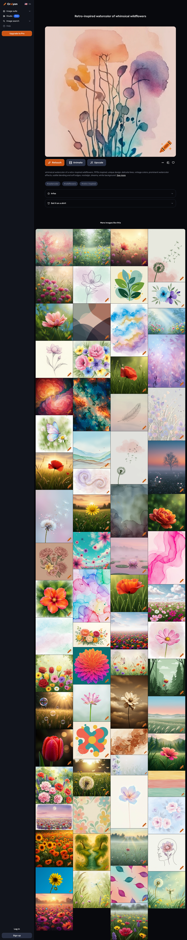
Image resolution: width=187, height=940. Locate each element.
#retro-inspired (89, 184)
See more (121, 175)
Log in (17, 929)
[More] (162, 162)
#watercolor (52, 184)
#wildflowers (70, 184)
